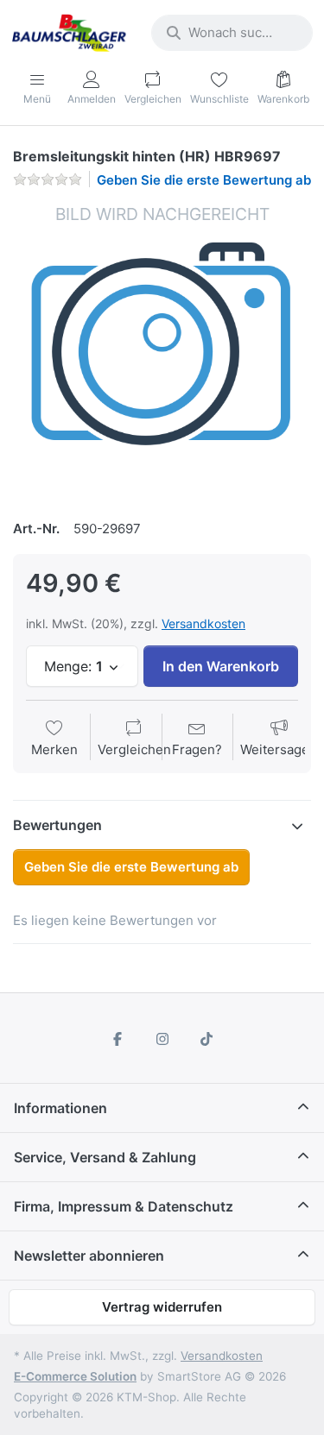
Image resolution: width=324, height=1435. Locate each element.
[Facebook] (117, 1039)
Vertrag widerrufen (162, 1307)
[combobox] (232, 33)
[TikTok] (206, 1039)
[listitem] (162, 351)
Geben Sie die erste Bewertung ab (204, 180)
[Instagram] (162, 1039)
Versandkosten (203, 623)
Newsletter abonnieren (89, 1255)
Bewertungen (57, 825)
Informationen (60, 1108)
